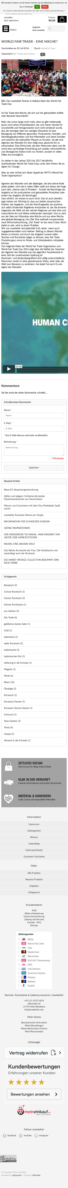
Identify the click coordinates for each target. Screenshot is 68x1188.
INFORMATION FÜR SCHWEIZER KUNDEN (27, 522)
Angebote (36, 27)
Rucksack (10, 695)
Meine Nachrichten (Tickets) (34, 1029)
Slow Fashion (29, 54)
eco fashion (11, 611)
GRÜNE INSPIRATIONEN (17, 528)
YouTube (28, 1136)
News (9, 682)
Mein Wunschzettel (34, 1032)
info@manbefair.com (34, 1010)
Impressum (34, 824)
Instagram (43, 1136)
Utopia (9, 734)
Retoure (34, 837)
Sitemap (34, 925)
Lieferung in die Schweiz (18, 663)
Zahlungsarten (34, 831)
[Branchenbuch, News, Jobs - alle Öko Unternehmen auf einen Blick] (8, 1161)
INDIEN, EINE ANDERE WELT (19, 544)
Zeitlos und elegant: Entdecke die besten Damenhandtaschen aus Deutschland (24, 497)
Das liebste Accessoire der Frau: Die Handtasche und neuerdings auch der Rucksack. (31, 552)
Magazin (10, 669)
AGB (34, 911)
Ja (37, 7)
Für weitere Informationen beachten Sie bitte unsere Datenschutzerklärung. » (34, 11)
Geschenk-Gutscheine (34, 857)
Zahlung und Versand (34, 920)
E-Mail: (8, 423)
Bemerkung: (11, 442)
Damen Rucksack (14, 598)
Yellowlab (36, 1175)
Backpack (10, 585)
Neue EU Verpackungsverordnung (21, 490)
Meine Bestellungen (34, 1026)
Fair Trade (17, 54)
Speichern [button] (34, 468)
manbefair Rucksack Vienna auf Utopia (23, 515)
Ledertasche (11, 650)
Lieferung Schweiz (34, 850)
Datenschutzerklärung (34, 917)
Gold (8, 630)
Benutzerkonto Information (34, 1023)
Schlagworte (34, 892)
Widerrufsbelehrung (34, 914)
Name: (8, 410)
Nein (45, 7)
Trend (8, 727)
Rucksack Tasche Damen (18, 708)
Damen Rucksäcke (15, 605)
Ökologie (10, 689)
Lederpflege (34, 844)
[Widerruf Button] (34, 1058)
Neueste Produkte (34, 880)
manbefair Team (47, 48)
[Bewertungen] (34, 1103)
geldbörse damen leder (17, 624)
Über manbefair (38, 30)
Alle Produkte (34, 873)
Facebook (11, 1136)
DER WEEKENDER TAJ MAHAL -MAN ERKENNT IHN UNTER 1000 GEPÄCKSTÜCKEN (32, 536)
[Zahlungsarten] (34, 989)
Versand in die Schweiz (17, 740)
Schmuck (10, 715)
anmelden (8, 18)
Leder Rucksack (13, 643)
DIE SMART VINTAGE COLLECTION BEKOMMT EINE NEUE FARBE (31, 561)
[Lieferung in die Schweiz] (34, 1115)
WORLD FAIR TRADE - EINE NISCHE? (29, 41)
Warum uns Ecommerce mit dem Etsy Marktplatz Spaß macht (32, 507)
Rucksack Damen (14, 702)
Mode (8, 676)
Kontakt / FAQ (34, 923)
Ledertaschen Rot (14, 656)
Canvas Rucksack (14, 592)
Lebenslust (11, 637)
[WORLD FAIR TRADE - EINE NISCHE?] (34, 98)
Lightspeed (16, 1175)
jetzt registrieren (11, 21)
